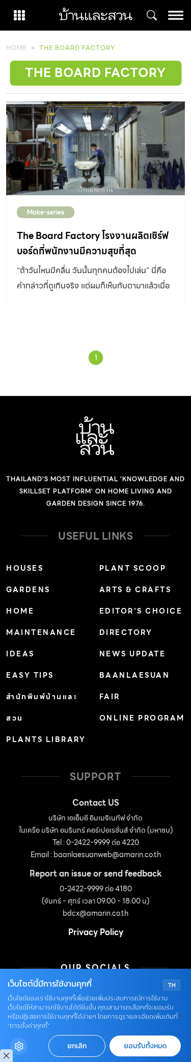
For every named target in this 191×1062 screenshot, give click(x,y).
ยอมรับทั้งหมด (145, 1046)
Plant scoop (133, 568)
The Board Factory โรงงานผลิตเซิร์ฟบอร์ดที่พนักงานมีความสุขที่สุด (93, 243)
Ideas (20, 653)
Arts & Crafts (135, 589)
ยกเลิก (77, 1046)
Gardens (28, 589)
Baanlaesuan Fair (134, 686)
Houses (24, 568)
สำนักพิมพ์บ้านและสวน (41, 707)
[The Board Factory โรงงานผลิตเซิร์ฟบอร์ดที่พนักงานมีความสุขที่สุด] (95, 148)
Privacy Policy (95, 932)
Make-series (45, 212)
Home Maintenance (41, 621)
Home (16, 47)
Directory (126, 632)
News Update (132, 653)
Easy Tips (30, 675)
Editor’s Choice (141, 611)
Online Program (142, 718)
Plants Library (46, 739)
